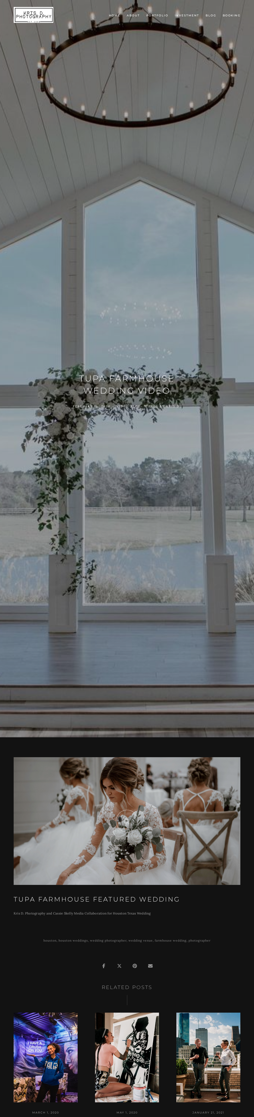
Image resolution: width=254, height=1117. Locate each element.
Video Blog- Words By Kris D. (149, 406)
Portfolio (157, 15)
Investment (187, 15)
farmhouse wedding (171, 940)
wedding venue (140, 940)
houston (50, 940)
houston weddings (73, 940)
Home (114, 15)
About (133, 15)
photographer (200, 940)
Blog (211, 15)
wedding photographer (108, 940)
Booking (232, 15)
